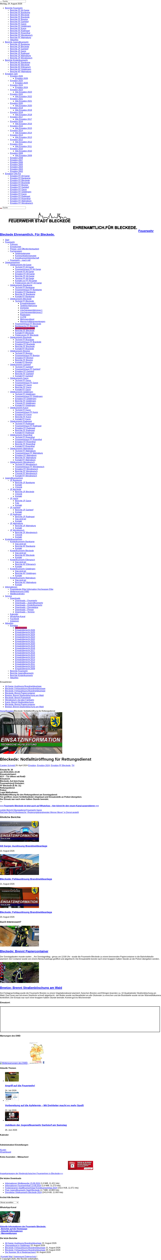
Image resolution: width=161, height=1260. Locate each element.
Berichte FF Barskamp (20, 12)
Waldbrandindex (17, 594)
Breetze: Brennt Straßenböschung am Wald (24, 695)
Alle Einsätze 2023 (23, 92)
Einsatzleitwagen (27, 303)
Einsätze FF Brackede (20, 183)
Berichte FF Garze (18, 24)
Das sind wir (20, 519)
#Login (3, 1150)
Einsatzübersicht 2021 (25, 641)
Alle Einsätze (21, 628)
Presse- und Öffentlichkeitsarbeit (24, 249)
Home (2, 711)
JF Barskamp (16, 480)
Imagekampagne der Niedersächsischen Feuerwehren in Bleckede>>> (31, 1173)
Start (7, 240)
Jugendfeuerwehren (14, 478)
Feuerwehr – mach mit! (20, 260)
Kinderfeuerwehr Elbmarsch (22, 560)
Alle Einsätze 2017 (23, 119)
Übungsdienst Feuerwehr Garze (21, 810)
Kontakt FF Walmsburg (25, 460)
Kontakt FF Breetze (23, 362)
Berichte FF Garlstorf (19, 22)
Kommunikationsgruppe (25, 256)
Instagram (14, 621)
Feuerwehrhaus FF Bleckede (28, 324)
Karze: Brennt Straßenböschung (19, 702)
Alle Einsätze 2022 (23, 96)
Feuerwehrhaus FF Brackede (28, 342)
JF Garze (14, 498)
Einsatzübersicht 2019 (25, 646)
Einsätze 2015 (16, 126)
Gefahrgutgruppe (22, 253)
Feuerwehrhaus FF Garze (26, 383)
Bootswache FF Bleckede (26, 326)
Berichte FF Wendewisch (21, 35)
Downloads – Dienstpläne (26, 607)
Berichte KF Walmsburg (20, 71)
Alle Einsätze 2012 (23, 142)
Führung (14, 244)
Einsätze (14, 625)
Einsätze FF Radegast (20, 196)
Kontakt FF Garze (23, 389)
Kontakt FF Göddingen (25, 405)
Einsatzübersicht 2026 (25, 630)
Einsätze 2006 (16, 162)
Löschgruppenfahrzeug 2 (31, 312)
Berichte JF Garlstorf (19, 49)
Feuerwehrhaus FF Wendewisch (29, 467)
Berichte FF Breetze (19, 19)
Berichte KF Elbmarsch (20, 67)
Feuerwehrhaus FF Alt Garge (28, 269)
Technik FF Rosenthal (25, 437)
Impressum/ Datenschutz (25, 1256)
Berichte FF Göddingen (20, 26)
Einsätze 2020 (16, 103)
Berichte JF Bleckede (19, 47)
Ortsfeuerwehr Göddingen (21, 392)
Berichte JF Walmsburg (20, 56)
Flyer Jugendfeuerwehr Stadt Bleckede (22, 1190)
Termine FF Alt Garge (24, 278)
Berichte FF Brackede (20, 17)
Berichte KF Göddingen (20, 69)
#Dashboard (5, 1152)
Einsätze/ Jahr (11, 74)
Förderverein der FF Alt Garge (28, 283)
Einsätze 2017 (16, 117)
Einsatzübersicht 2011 (25, 664)
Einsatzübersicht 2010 (25, 666)
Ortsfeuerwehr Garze (19, 378)
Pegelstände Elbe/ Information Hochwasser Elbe (31, 589)
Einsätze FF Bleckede (20, 180)
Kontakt (18, 485)
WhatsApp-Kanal (17, 616)
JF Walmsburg (16, 523)
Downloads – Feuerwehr (26, 600)
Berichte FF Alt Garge (19, 10)
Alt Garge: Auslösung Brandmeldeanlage (23, 686)
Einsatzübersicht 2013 (25, 659)
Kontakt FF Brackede (24, 349)
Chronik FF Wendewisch (26, 473)
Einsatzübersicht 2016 (25, 653)
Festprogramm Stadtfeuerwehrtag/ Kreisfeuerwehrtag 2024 (31, 1188)
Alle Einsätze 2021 (23, 101)
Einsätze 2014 (16, 130)
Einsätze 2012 (16, 140)
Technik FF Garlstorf (24, 367)
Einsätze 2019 (16, 108)
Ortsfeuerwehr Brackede (21, 337)
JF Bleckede (15, 489)
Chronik (18, 487)
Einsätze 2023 (16, 90)
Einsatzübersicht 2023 (25, 637)
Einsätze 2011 (16, 144)
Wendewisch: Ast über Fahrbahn (19, 700)
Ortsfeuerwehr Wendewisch (22, 462)
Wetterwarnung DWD (19, 591)
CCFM (23, 317)
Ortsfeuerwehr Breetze (20, 351)
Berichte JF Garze (18, 51)
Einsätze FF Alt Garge (20, 176)
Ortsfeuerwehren (12, 262)
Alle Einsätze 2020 (23, 105)
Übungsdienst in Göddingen (17, 1245)
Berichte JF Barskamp (20, 44)
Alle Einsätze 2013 (23, 137)
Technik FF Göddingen (25, 394)
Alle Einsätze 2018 (23, 115)
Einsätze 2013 (16, 135)
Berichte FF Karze (18, 28)
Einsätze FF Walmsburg (20, 201)
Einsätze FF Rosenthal (20, 199)
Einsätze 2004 (16, 167)
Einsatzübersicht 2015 (25, 655)
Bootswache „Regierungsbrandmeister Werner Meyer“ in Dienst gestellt (39, 812)
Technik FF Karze (23, 410)
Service (8, 596)
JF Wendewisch (17, 530)
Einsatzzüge (15, 247)
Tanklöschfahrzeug (28, 306)
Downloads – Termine (25, 612)
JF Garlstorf (15, 507)
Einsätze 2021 (16, 99)
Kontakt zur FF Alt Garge (26, 281)
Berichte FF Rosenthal (20, 33)
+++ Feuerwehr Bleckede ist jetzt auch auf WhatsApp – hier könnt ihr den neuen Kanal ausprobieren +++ (49, 806)
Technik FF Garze (23, 380)
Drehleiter (24, 308)
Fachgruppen (16, 251)
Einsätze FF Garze (18, 189)
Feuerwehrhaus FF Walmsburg (29, 453)
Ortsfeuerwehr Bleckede (21, 299)
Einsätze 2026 (16, 76)
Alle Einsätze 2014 (23, 133)
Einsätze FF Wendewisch (21, 203)
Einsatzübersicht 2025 (25, 632)
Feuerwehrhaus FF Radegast (28, 426)
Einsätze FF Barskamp (20, 178)
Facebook (14, 619)
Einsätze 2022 (16, 94)
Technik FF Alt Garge (24, 267)
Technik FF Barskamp (25, 287)
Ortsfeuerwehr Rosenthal (21, 435)
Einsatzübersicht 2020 (25, 644)
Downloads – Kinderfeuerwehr (28, 605)
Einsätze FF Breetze (19, 185)
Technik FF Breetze (23, 353)
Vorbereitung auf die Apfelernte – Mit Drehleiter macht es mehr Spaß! (44, 1105)
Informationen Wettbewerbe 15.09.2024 (22, 1183)
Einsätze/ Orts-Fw (13, 174)
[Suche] (1, 208)
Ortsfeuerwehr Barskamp (21, 285)
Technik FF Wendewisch (26, 464)
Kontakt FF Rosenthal (25, 446)
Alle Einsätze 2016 (23, 124)
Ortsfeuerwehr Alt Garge (20, 265)
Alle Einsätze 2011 (23, 146)
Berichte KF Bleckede (20, 65)
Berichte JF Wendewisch (21, 58)
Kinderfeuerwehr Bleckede (22, 551)
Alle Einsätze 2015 (23, 128)
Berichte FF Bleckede (19, 15)
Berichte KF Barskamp (20, 62)
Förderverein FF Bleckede (26, 335)
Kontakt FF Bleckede (24, 333)
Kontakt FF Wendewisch (26, 476)
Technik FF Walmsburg (25, 451)
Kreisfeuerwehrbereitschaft (27, 258)
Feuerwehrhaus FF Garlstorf (27, 369)
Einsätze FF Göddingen (20, 192)
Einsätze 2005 (16, 164)
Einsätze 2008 (16, 158)
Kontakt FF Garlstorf (24, 376)
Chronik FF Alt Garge (24, 272)
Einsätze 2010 (16, 149)
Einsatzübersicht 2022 (25, 639)
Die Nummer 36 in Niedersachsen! (20, 1252)
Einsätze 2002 (16, 171)
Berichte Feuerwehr (14, 8)
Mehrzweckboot (27, 319)
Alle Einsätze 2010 (23, 151)
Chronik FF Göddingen (25, 403)
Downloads (15, 598)
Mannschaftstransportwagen (32, 321)
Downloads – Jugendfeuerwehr (29, 603)
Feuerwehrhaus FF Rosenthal (28, 439)
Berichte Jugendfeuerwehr (17, 42)
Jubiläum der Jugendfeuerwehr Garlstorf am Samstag (36, 1125)
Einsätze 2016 (16, 121)
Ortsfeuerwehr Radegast (21, 421)
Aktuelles (14, 40)
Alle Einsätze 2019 (23, 110)
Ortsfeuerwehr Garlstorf (20, 365)
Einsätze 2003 (16, 169)
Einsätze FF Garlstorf (19, 187)
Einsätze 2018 (16, 112)
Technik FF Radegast (24, 424)
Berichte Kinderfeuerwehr (16, 60)
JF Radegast (16, 514)
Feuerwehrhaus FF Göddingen (29, 396)
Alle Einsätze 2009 (23, 155)
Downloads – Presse (24, 610)
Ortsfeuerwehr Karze (19, 408)
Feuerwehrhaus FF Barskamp (28, 290)
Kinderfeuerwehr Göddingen (22, 569)
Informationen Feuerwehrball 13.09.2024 (23, 1185)
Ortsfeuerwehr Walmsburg (21, 448)
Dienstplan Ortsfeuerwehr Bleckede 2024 (23, 1192)
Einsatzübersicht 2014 (25, 657)
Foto (17, 503)
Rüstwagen (25, 315)
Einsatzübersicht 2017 (25, 650)
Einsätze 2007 (16, 160)
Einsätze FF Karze (18, 194)
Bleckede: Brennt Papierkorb (18, 698)
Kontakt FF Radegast (24, 433)
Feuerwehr (10, 242)
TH (73, 765)
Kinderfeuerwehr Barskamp (22, 542)
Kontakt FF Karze (23, 419)
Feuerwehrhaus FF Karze (26, 412)
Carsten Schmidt (7, 765)
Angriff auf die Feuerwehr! (20, 1085)
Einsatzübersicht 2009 (25, 669)
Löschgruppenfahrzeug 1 (31, 310)
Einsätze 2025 (16, 81)
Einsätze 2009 (16, 153)
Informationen (11, 587)
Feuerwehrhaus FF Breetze (27, 355)
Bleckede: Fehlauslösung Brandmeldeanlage (25, 688)
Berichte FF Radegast (20, 31)
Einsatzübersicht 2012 (25, 662)
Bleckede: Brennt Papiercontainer (20, 693)
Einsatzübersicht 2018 (25, 648)
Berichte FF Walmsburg (20, 37)
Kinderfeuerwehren (13, 539)
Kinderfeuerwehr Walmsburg (22, 578)
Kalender (14, 614)
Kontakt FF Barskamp (24, 296)
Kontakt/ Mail (7, 1256)
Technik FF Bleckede (24, 301)
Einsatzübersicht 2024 (25, 635)
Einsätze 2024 (16, 85)
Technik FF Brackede (24, 340)
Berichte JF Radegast (19, 53)
